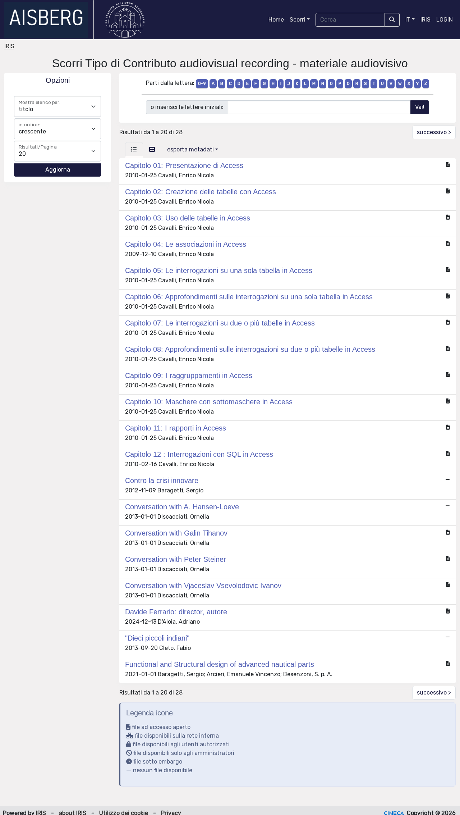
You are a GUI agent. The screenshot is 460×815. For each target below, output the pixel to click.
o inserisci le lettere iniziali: (187, 107)
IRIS (425, 19)
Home (276, 19)
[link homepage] (49, 19)
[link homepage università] (125, 19)
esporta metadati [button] (190, 149)
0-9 (202, 83)
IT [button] (407, 19)
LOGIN (444, 19)
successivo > (434, 132)
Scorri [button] (297, 19)
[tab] (134, 149)
